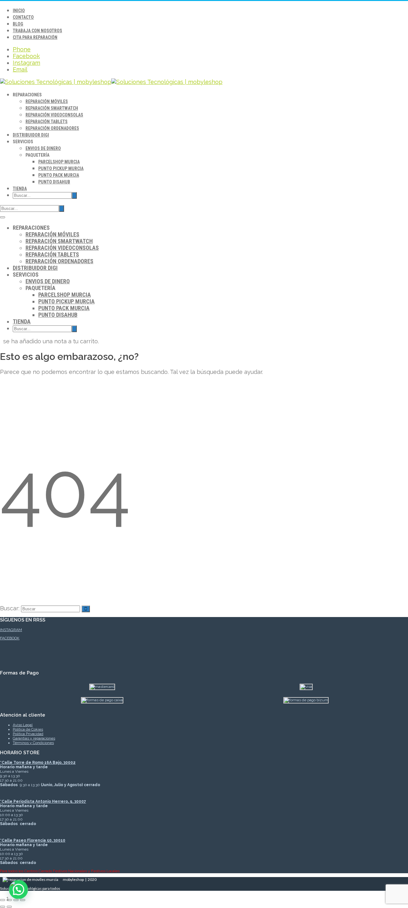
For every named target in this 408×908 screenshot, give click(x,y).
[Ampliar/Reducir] (2, 900)
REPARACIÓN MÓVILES (47, 101)
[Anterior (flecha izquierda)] (2, 907)
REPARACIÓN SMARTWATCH (52, 108)
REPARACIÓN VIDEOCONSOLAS (54, 114)
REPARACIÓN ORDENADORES (52, 128)
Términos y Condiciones (33, 743)
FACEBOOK (9, 638)
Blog (18, 23)
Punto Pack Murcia (58, 175)
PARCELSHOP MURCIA (59, 161)
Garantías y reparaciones (34, 738)
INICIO (19, 10)
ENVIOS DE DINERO (43, 148)
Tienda (20, 188)
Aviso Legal (23, 725)
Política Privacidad (28, 734)
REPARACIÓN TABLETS (47, 121)
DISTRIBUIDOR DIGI (31, 135)
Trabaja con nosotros (37, 30)
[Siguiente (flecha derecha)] (9, 907)
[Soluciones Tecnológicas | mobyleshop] (111, 81)
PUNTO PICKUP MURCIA (61, 168)
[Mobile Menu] (2, 217)
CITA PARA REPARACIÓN (35, 37)
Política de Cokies (28, 729)
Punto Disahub (54, 181)
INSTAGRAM (11, 630)
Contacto (23, 17)
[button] (18, 889)
